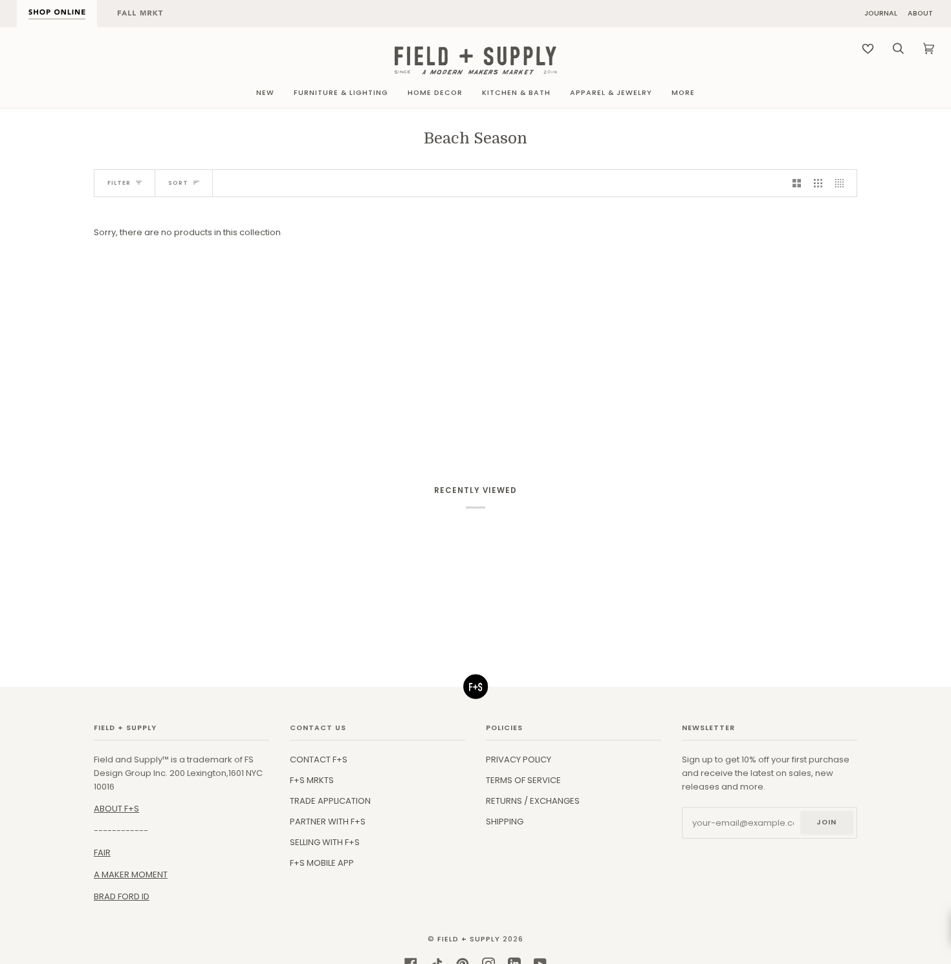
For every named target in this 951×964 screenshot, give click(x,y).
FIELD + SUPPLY (468, 939)
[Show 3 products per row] (818, 183)
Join (826, 822)
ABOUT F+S (116, 808)
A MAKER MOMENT (131, 874)
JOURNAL (880, 14)
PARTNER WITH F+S (328, 821)
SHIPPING (504, 821)
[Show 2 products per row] (796, 183)
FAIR (102, 852)
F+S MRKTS (312, 780)
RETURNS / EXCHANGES (533, 801)
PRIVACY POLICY (518, 759)
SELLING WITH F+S (325, 842)
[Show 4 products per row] (843, 183)
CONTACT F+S (318, 759)
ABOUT (920, 14)
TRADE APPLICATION (330, 801)
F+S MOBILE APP (322, 863)
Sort (178, 183)
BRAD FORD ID (121, 896)
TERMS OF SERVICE (523, 780)
